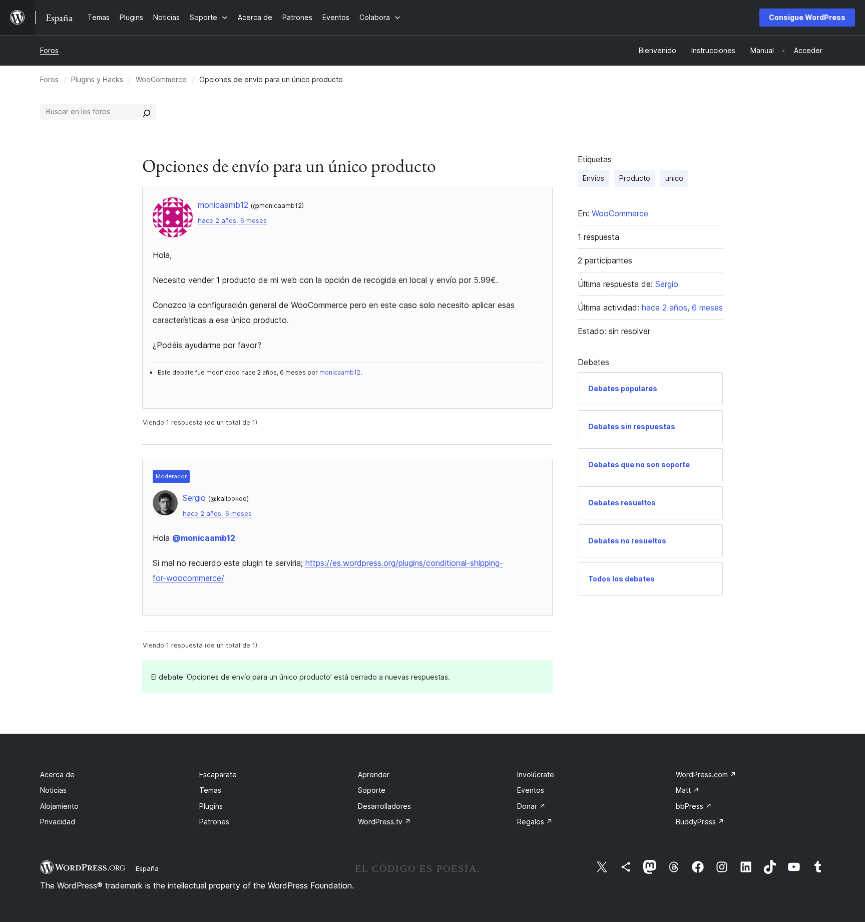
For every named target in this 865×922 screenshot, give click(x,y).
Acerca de (57, 774)
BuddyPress (700, 821)
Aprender (373, 774)
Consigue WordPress (807, 17)
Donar (531, 806)
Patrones (214, 821)
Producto (634, 178)
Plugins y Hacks (97, 79)
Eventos (530, 790)
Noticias (53, 790)
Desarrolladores (384, 806)
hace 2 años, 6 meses (232, 220)
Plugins (211, 806)
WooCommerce (161, 79)
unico (674, 178)
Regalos (535, 821)
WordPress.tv (384, 821)
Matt (687, 790)
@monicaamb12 (203, 538)
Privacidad (57, 821)
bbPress (694, 806)
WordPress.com (706, 774)
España (147, 868)
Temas (210, 790)
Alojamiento (59, 806)
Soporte (371, 790)
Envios (593, 178)
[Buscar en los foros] (146, 112)
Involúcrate (535, 774)
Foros (49, 50)
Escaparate (218, 774)
